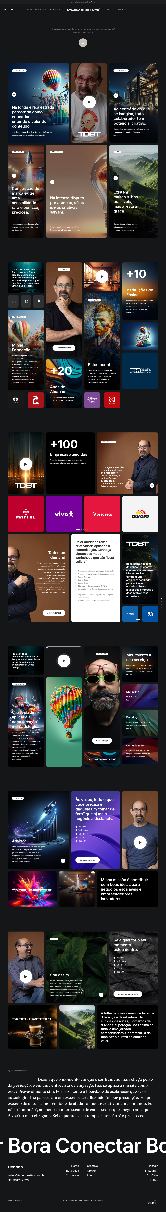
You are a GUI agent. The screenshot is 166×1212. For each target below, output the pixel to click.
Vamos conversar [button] (88, 860)
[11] (148, 386)
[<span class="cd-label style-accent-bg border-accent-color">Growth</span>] (162, 610)
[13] (152, 386)
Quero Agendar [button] (54, 613)
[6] (138, 386)
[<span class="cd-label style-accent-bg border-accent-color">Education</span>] (162, 601)
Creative (110, 9)
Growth (122, 9)
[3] (132, 386)
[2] (130, 386)
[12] (150, 386)
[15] (155, 386)
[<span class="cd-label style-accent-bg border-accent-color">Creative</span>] (162, 607)
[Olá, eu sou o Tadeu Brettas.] (83, 9)
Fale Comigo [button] (102, 741)
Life (131, 9)
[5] (136, 386)
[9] (144, 386)
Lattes (154, 1180)
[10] (146, 386)
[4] (134, 386)
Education (40, 9)
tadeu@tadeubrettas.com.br (26, 1175)
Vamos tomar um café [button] (128, 994)
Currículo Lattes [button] (64, 348)
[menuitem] (5, 9)
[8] (142, 386)
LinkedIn (153, 1166)
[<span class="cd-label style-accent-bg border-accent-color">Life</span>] (162, 613)
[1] (126, 386)
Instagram (151, 1170)
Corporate (54, 9)
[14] (154, 386)
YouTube (152, 1175)
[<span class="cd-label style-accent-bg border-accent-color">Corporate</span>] (162, 604)
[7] (140, 386)
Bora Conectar (99, 1145)
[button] (5, 9)
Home (29, 9)
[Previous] (124, 370)
